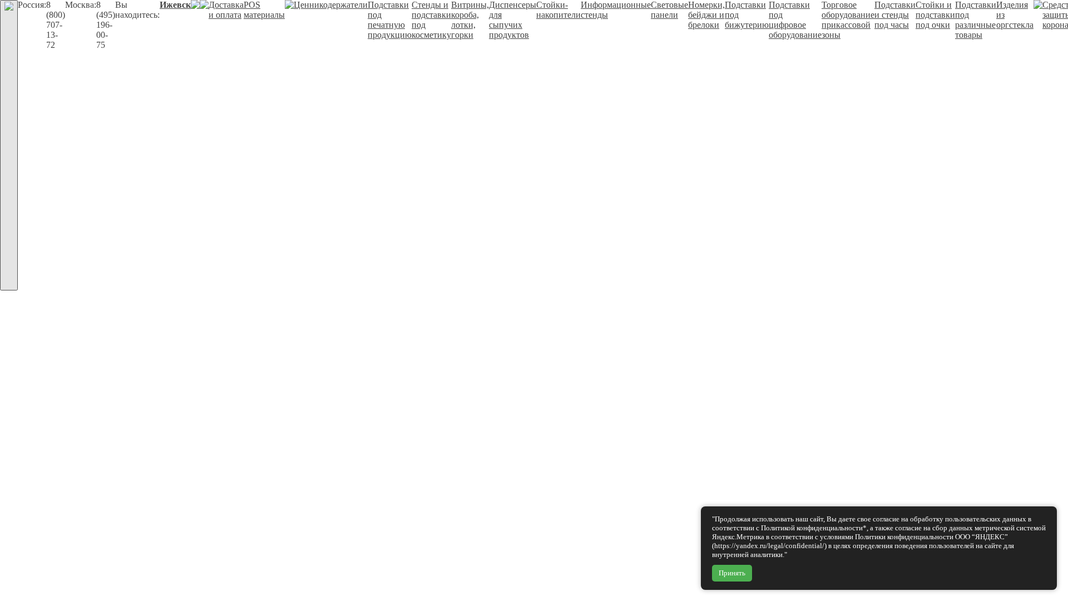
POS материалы (264, 9)
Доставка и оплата (226, 9)
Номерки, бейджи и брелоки (706, 14)
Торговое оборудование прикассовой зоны (848, 20)
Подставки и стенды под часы (895, 14)
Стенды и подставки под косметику (431, 20)
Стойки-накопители (558, 9)
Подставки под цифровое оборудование (795, 20)
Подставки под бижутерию (747, 14)
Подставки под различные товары (975, 20)
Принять (732, 573)
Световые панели (669, 9)
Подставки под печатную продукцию (390, 20)
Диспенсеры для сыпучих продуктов (512, 20)
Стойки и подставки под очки (935, 14)
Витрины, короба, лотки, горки (470, 20)
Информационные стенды (616, 9)
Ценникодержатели (331, 4)
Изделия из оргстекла (1015, 14)
